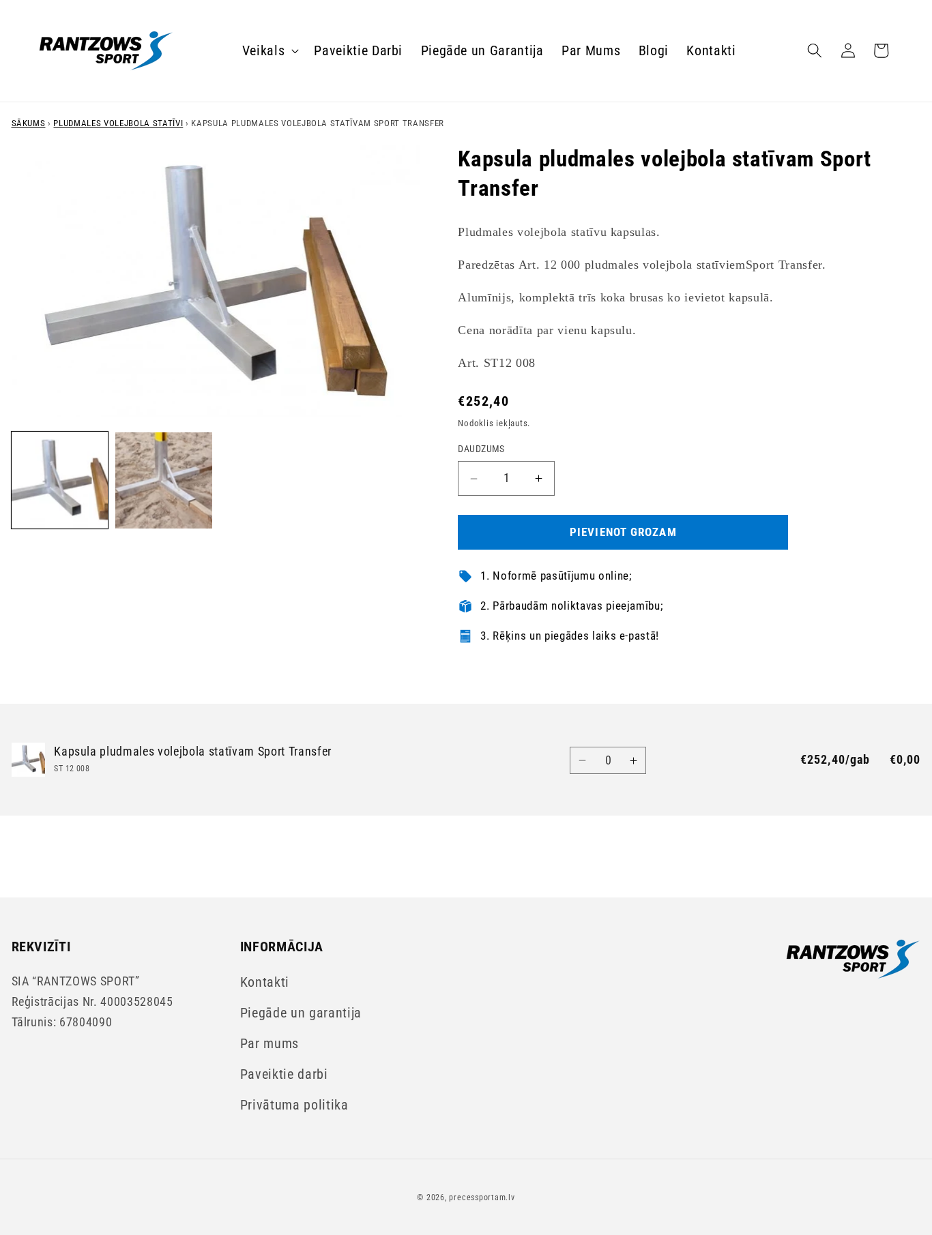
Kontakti (264, 982)
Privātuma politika (294, 1105)
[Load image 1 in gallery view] (60, 480)
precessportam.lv (481, 1197)
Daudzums (481, 449)
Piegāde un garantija (301, 1013)
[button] (269, 50)
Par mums (269, 1044)
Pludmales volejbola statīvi (118, 123)
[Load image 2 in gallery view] (163, 480)
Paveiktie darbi (284, 1074)
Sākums (29, 123)
